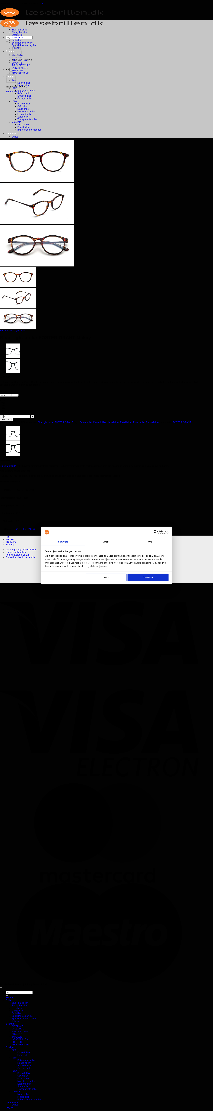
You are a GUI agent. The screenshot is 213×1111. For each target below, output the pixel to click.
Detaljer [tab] (107, 541)
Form (14, 88)
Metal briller (23, 124)
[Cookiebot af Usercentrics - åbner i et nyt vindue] (156, 532)
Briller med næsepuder (29, 130)
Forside (10, 22)
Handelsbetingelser (16, 552)
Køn (14, 1050)
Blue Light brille (8, 466)
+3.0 (40, 529)
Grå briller (22, 106)
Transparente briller (27, 119)
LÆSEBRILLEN (20, 68)
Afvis (106, 577)
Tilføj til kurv (6, 419)
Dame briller (23, 83)
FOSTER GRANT (21, 60)
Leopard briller (24, 114)
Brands (10, 51)
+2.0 (29, 529)
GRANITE (17, 63)
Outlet (15, 136)
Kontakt (10, 539)
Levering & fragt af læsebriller (21, 549)
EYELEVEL (18, 57)
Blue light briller (20, 29)
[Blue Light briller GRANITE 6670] (13, 372)
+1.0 (18, 529)
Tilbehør (16, 1021)
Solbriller (16, 40)
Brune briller (23, 103)
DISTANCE (17, 1026)
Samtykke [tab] (63, 541)
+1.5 (23, 529)
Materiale (16, 122)
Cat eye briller (24, 98)
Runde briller (24, 93)
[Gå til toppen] (1, 987)
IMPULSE (17, 65)
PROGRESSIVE (20, 73)
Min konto (11, 542)
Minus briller (18, 37)
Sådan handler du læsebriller (21, 557)
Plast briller (23, 127)
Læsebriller (17, 35)
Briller (9, 26)
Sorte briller (23, 116)
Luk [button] (41, 3)
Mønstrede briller (26, 111)
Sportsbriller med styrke (24, 45)
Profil (8, 537)
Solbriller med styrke (22, 42)
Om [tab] (150, 541)
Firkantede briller (26, 90)
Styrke (3, 391)
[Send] (7, 995)
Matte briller (23, 109)
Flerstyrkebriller (20, 32)
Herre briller (23, 85)
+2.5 (35, 529)
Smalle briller (24, 96)
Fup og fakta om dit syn (18, 555)
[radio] (9, 398)
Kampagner (12, 133)
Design (10, 1047)
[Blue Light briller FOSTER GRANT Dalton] (13, 357)
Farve (15, 101)
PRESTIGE (17, 70)
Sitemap (10, 544)
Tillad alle (148, 577)
